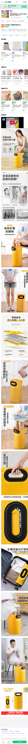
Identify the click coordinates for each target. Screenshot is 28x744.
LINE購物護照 (17, 731)
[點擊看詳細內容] (6, 46)
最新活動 (11, 731)
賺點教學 (13, 733)
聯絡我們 (22, 733)
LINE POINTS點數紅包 (5, 733)
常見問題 (18, 733)
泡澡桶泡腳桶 (21, 21)
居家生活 (8, 21)
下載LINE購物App (4, 731)
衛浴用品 (14, 21)
